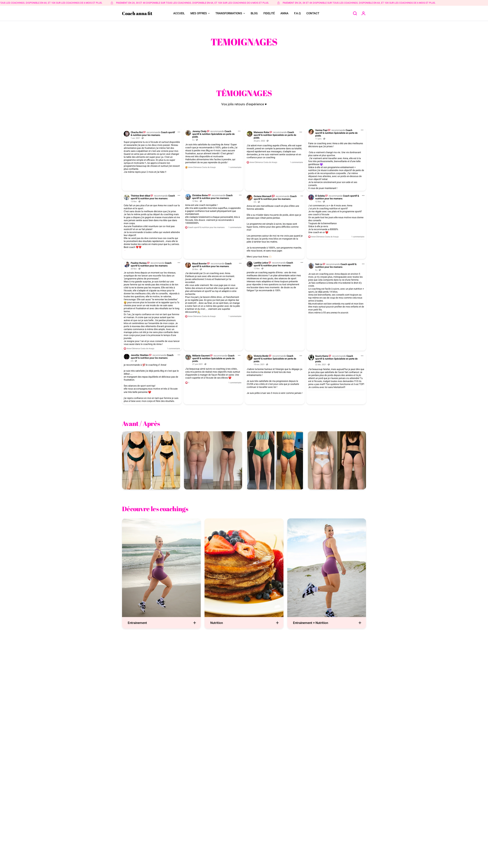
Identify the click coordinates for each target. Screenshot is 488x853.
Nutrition (216, 623)
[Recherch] (355, 13)
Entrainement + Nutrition (310, 623)
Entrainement (137, 623)
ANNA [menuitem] (284, 13)
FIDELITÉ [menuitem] (269, 13)
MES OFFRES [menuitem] (198, 13)
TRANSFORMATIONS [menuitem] (228, 13)
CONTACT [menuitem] (312, 13)
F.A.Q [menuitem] (297, 13)
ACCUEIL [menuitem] (179, 13)
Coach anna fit (137, 13)
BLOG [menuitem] (254, 13)
